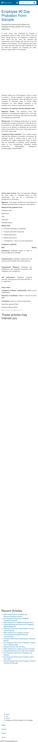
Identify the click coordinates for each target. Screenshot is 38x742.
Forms (8, 718)
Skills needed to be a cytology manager (16, 633)
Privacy (4, 733)
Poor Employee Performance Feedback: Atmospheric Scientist (16, 619)
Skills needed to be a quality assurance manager (19, 649)
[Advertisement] (19, 74)
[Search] (34, 2)
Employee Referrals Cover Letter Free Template (19, 651)
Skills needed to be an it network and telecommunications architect (15, 615)
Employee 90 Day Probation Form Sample (16, 15)
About (3, 725)
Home (7, 714)
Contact (4, 729)
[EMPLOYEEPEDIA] (9, 2)
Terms (4, 737)
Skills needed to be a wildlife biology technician (18, 622)
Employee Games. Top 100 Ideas (14, 647)
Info (7, 716)
